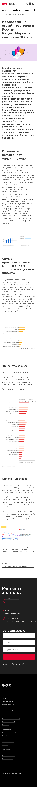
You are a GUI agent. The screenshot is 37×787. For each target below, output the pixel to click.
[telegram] (10, 685)
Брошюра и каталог (8, 742)
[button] (5, 10)
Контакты (5, 767)
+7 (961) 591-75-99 (12, 599)
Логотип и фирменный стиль (11, 733)
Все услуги (5, 725)
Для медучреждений (8, 722)
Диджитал (5, 745)
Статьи (4, 764)
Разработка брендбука (9, 710)
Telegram (30, 602)
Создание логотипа (8, 704)
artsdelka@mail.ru (13, 614)
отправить (19, 657)
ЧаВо (3, 770)
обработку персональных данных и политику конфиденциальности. (14, 665)
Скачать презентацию (8, 756)
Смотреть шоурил (7, 759)
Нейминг (5, 698)
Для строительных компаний (11, 719)
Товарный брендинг (8, 701)
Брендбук (5, 736)
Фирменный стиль (7, 707)
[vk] (3, 685)
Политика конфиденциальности (12, 773)
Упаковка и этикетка (8, 739)
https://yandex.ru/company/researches (18, 567)
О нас (4, 753)
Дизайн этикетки (7, 716)
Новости (4, 761)
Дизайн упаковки (7, 713)
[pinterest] (6, 685)
